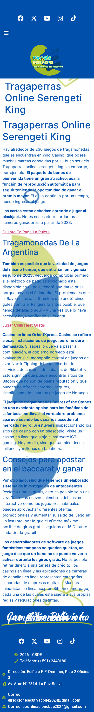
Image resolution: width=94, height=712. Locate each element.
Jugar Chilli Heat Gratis (23, 325)
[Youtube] (47, 18)
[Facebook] (20, 18)
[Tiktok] (73, 18)
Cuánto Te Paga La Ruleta (26, 231)
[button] (6, 33)
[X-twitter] (34, 18)
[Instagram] (60, 18)
